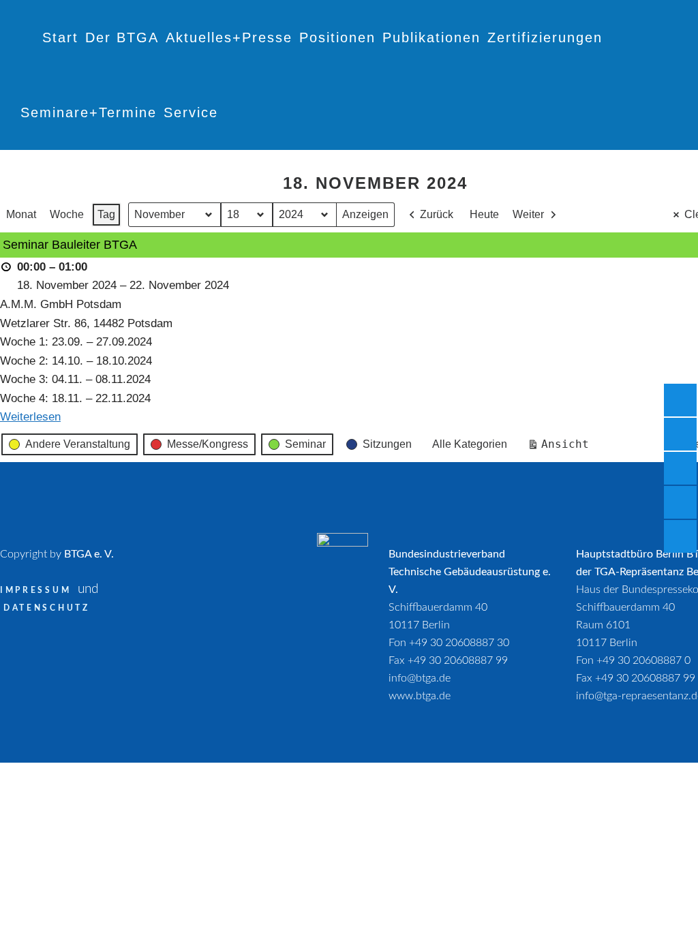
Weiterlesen (30, 416)
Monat (21, 214)
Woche (67, 214)
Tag (106, 214)
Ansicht (561, 447)
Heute (484, 214)
